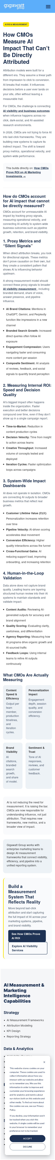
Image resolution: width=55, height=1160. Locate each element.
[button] (48, 6)
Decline (27, 1146)
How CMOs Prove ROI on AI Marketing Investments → (27, 172)
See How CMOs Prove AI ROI (26, 936)
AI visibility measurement (20, 289)
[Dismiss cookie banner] (44, 1062)
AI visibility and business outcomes (26, 111)
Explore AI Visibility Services (25, 948)
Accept (27, 1138)
